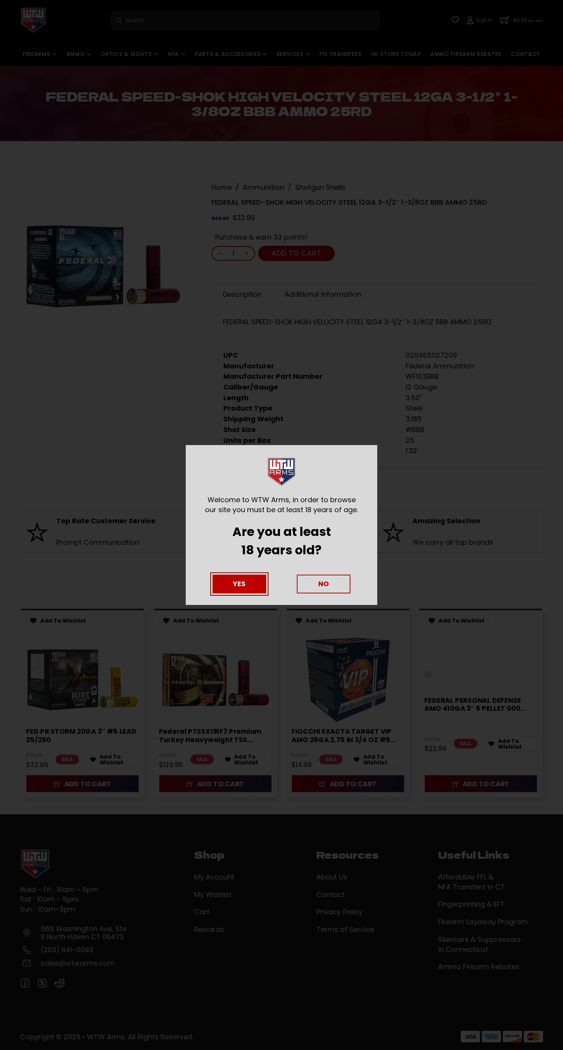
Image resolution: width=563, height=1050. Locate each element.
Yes (239, 583)
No (323, 583)
